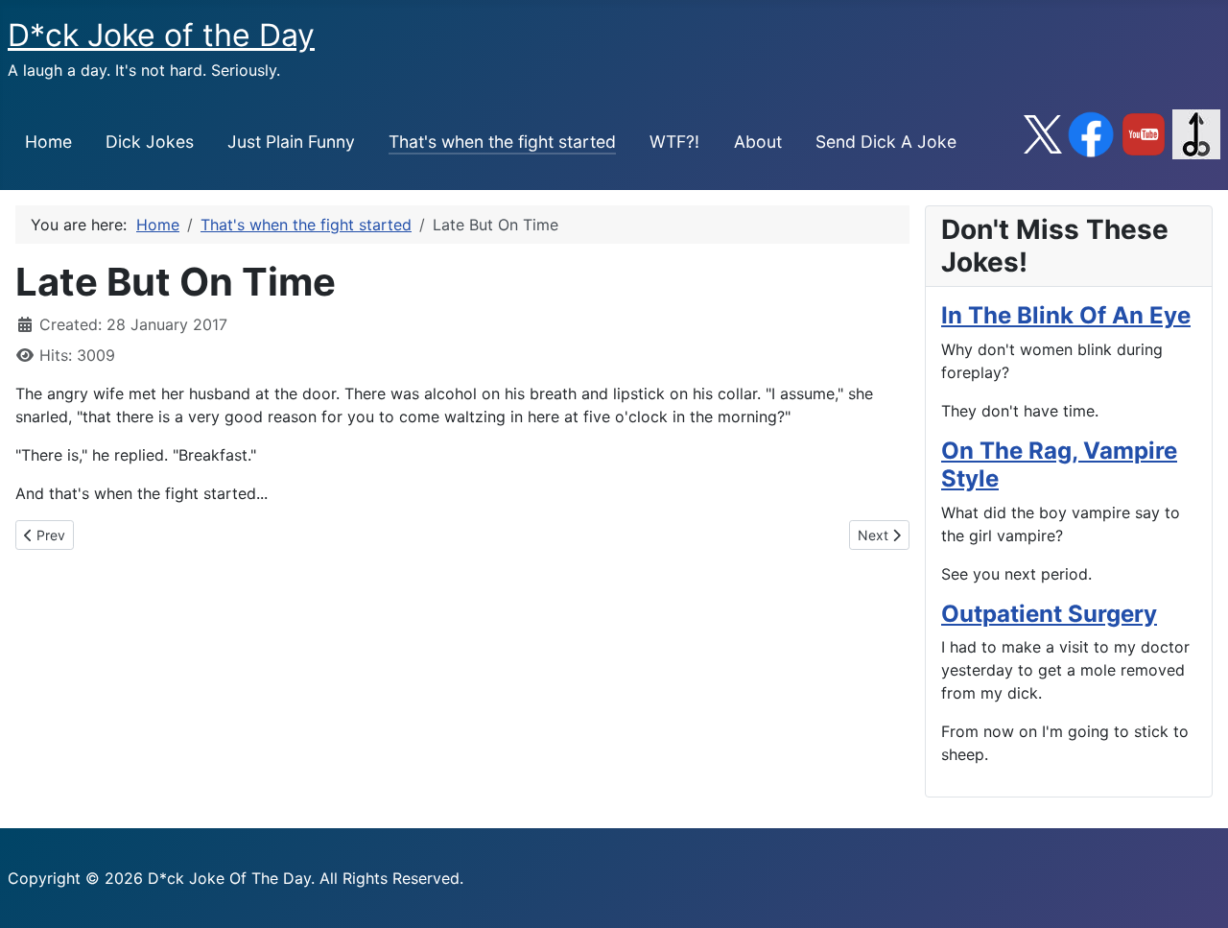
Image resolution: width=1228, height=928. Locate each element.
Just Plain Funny (291, 141)
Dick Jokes (150, 141)
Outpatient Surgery (1049, 614)
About (758, 141)
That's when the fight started (502, 141)
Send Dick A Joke (885, 141)
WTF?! (674, 141)
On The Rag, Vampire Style (1059, 464)
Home (48, 141)
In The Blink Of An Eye (1066, 315)
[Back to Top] (1194, 892)
